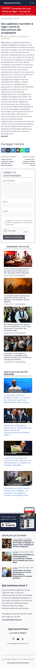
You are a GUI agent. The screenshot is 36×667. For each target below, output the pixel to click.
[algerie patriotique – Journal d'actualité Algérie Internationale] (12, 3)
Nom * (5, 202)
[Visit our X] (22, 639)
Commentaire (9, 181)
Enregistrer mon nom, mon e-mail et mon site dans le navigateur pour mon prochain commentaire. (19, 222)
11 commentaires (20, 333)
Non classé (14, 19)
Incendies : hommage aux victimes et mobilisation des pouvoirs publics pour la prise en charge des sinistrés (17, 356)
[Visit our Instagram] (18, 639)
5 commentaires (19, 275)
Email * (6, 211)
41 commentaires (20, 304)
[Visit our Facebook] (13, 639)
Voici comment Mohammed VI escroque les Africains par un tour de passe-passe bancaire (16, 271)
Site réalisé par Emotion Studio (18, 663)
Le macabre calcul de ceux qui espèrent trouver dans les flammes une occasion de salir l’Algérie (16, 299)
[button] (30, 3)
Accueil (4, 19)
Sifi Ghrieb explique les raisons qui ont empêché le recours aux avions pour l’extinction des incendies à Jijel (17, 327)
